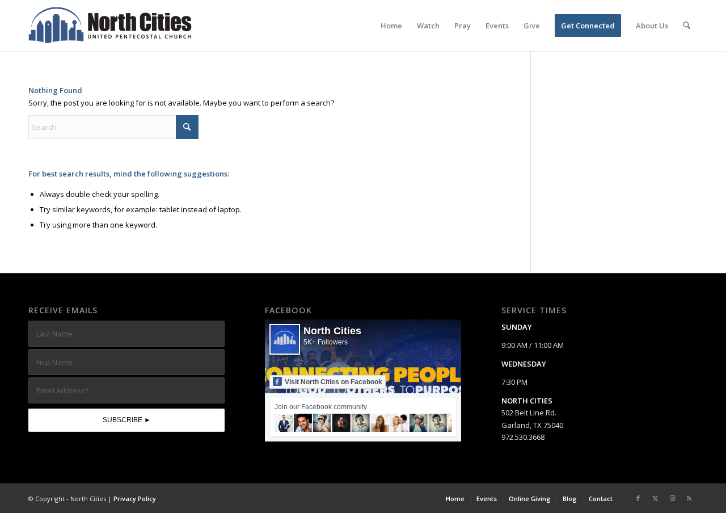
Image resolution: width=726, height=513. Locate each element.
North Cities (332, 331)
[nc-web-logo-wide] (110, 25)
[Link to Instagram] (672, 498)
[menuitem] (391, 25)
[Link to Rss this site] (689, 498)
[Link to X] (655, 498)
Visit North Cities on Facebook (333, 382)
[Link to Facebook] (638, 498)
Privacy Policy (134, 498)
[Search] (687, 25)
